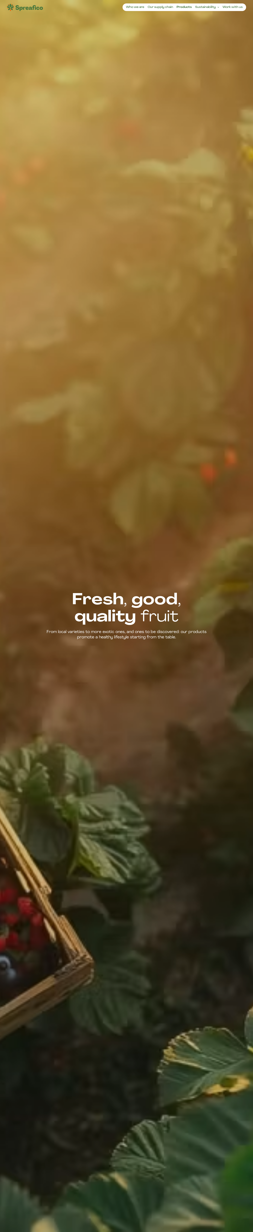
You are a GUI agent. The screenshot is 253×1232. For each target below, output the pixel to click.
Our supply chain (160, 7)
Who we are (135, 7)
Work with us (233, 7)
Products (184, 7)
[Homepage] (25, 7)
